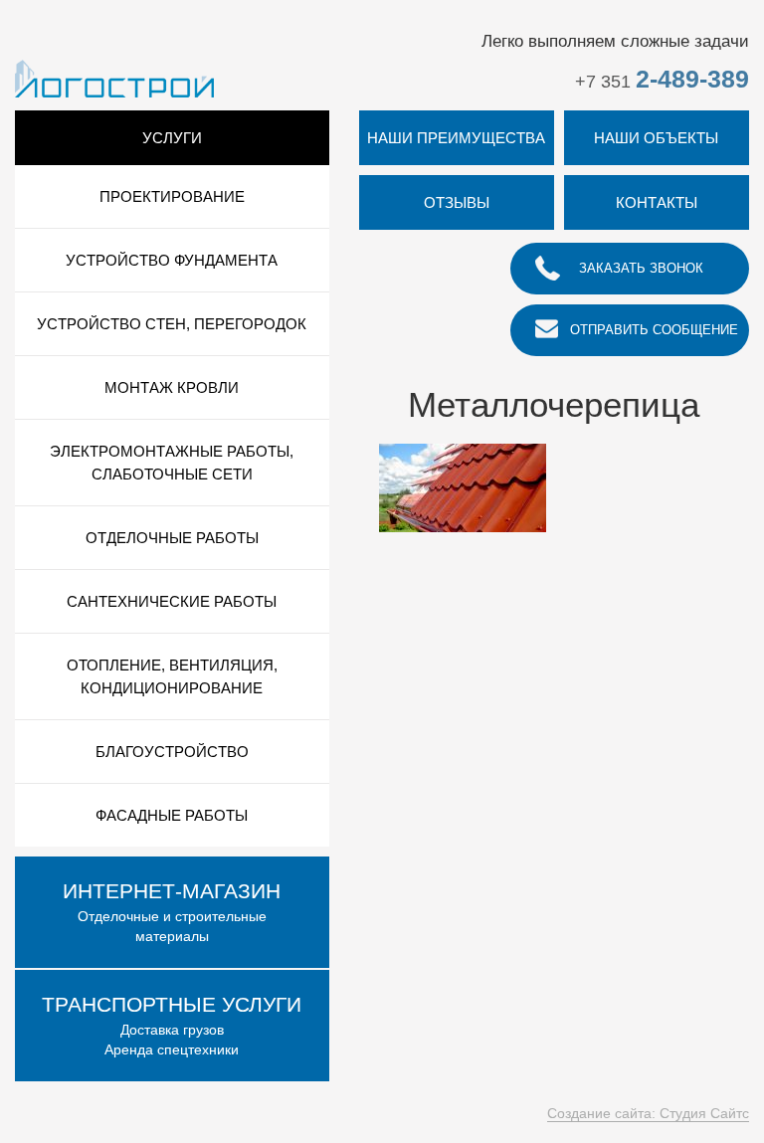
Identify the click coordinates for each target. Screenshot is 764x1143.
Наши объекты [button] (656, 137)
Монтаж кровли (171, 387)
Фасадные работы (172, 815)
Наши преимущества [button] (456, 137)
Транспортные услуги (171, 1004)
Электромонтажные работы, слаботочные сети (171, 462)
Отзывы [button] (456, 202)
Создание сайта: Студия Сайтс (648, 1113)
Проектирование (172, 196)
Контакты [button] (656, 202)
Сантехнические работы (172, 601)
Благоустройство (172, 751)
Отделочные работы (172, 537)
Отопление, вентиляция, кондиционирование (172, 676)
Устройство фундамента (172, 260)
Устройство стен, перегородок (171, 323)
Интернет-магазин (172, 890)
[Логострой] (114, 78)
